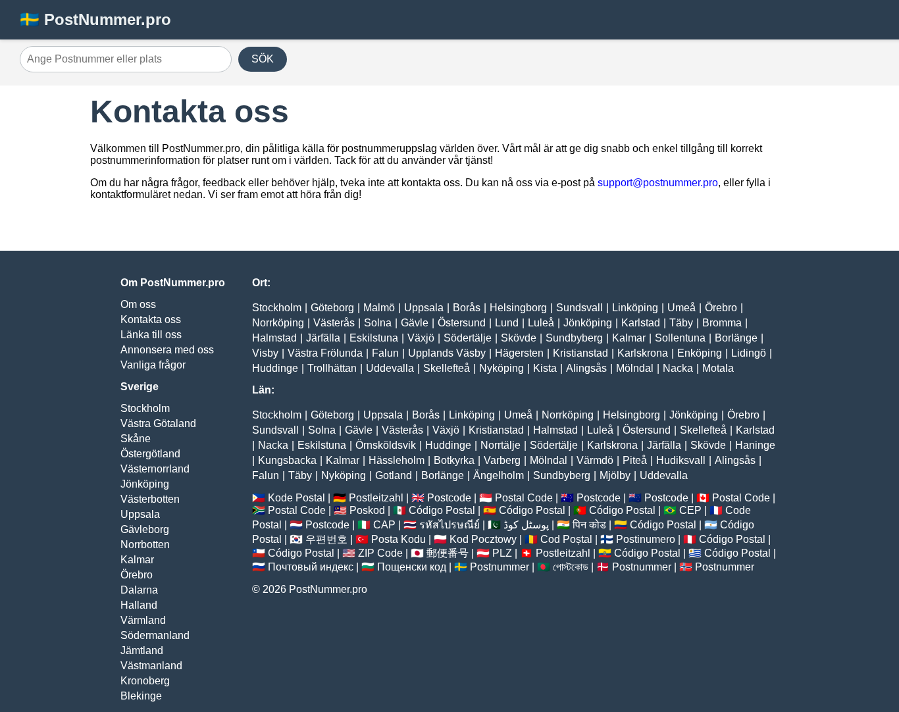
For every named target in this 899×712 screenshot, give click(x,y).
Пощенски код (411, 566)
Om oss (138, 304)
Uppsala (140, 514)
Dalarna (139, 590)
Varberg (502, 460)
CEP (690, 510)
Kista (545, 368)
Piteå (635, 460)
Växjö (420, 337)
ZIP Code (380, 553)
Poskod (367, 510)
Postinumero (645, 539)
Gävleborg (144, 529)
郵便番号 (447, 553)
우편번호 (326, 539)
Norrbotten (145, 544)
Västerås (334, 322)
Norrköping (278, 322)
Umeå (681, 307)
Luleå (541, 322)
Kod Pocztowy (483, 539)
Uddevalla (390, 368)
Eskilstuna (373, 337)
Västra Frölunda (325, 353)
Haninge (755, 445)
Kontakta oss (150, 319)
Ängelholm (498, 475)
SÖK (262, 58)
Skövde (518, 337)
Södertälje (468, 337)
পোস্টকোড (570, 566)
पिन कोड (589, 524)
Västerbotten (150, 499)
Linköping (635, 307)
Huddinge (275, 368)
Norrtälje (500, 445)
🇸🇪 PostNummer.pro (95, 19)
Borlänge (736, 337)
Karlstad (640, 322)
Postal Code (524, 497)
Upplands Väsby (447, 353)
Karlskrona (642, 353)
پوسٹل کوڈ (526, 524)
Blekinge (141, 695)
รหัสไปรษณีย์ (449, 524)
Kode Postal (296, 497)
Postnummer (499, 566)
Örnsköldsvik (385, 445)
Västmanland (151, 665)
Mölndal (635, 368)
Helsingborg (518, 307)
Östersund (462, 322)
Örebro (136, 574)
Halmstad (274, 337)
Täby (681, 322)
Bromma (722, 322)
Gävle (414, 322)
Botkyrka (454, 460)
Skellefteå (446, 368)
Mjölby (615, 475)
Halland (138, 605)
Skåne (135, 438)
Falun (385, 353)
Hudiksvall (681, 460)
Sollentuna (680, 337)
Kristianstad (580, 353)
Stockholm (145, 408)
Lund (507, 322)
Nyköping (501, 368)
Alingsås (586, 368)
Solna (378, 322)
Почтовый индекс (310, 566)
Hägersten (519, 353)
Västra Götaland (158, 423)
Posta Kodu (398, 539)
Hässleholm (396, 460)
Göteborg (332, 307)
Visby (265, 353)
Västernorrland (155, 468)
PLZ (502, 553)
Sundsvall (579, 307)
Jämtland (141, 650)
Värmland (143, 620)
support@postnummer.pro (658, 182)
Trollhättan (332, 368)
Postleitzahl (376, 497)
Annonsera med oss (167, 349)
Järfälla (323, 337)
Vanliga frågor (153, 364)
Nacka (678, 368)
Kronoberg (145, 680)
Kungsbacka (287, 460)
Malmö (379, 307)
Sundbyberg (574, 337)
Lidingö (748, 353)
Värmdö (595, 460)
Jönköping (144, 484)
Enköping (699, 353)
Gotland (393, 475)
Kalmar (137, 559)
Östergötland (150, 453)
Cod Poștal (566, 539)
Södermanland (155, 635)
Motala (718, 368)
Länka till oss (151, 334)
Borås (466, 307)
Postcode (449, 497)
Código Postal (442, 510)
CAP (384, 524)
